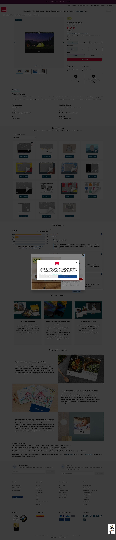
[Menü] (114, 525)
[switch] (111, 533)
